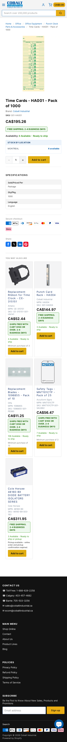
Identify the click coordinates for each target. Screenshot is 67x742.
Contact (6, 634)
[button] (33, 63)
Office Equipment (33, 23)
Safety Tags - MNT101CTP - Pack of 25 (46, 392)
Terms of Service (11, 682)
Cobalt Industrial (21, 111)
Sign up (55, 710)
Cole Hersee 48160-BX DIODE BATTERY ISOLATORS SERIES (19, 495)
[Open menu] (3, 5)
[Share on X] (14, 244)
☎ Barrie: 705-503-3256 (16, 600)
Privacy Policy (9, 667)
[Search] (60, 13)
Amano (11, 306)
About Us (7, 639)
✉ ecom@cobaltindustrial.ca (17, 610)
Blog (4, 649)
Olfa (10, 403)
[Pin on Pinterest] (25, 244)
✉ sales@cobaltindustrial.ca (17, 605)
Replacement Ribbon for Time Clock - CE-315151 (19, 296)
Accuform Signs (44, 399)
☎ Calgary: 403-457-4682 (16, 595)
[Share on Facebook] (8, 244)
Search (6, 724)
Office (18, 23)
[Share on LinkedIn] (19, 244)
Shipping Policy (10, 677)
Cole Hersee (14, 506)
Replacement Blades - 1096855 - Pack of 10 (19, 393)
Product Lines (9, 644)
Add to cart (39, 159)
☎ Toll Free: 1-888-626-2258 (18, 590)
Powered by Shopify (12, 738)
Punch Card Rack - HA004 (46, 293)
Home (8, 23)
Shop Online (9, 629)
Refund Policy (9, 672)
